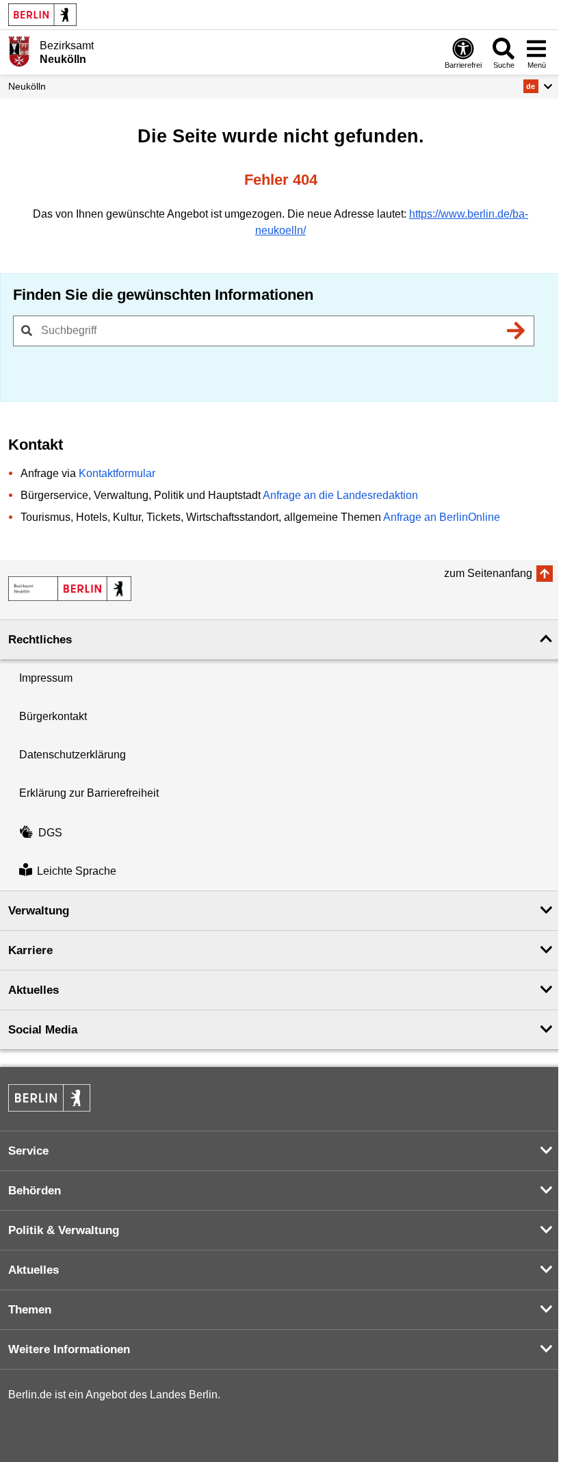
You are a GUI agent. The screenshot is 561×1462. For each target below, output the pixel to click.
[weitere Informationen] (18, 51)
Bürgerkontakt (53, 716)
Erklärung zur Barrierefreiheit (89, 793)
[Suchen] (515, 330)
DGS (50, 832)
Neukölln (27, 86)
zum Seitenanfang (488, 573)
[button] (538, 86)
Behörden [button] (34, 1190)
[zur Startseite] (69, 588)
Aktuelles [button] (33, 990)
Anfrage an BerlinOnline (441, 517)
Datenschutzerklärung (72, 754)
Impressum (46, 678)
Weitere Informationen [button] (69, 1349)
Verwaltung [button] (38, 910)
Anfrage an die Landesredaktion (340, 495)
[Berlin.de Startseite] (42, 14)
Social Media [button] (42, 1029)
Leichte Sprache (76, 871)
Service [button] (28, 1150)
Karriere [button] (30, 950)
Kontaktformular (117, 473)
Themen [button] (29, 1309)
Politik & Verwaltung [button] (63, 1230)
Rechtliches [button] (40, 639)
